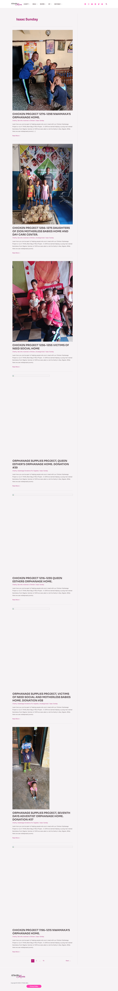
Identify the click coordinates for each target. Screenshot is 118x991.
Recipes (42, 4)
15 (43, 960)
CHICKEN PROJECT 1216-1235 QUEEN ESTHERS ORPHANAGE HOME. (37, 580)
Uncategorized (39, 238)
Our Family (57, 4)
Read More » (16, 135)
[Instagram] (88, 4)
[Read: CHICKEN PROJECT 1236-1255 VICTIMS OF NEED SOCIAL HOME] (42, 301)
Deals (34, 4)
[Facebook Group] (92, 4)
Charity (26, 4)
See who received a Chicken (26, 120)
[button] (29, 4)
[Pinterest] (95, 4)
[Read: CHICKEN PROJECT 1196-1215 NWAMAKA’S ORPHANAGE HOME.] (42, 886)
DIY (49, 4)
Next (68, 960)
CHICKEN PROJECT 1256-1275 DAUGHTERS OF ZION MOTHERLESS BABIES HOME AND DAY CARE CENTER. (41, 231)
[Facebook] (85, 4)
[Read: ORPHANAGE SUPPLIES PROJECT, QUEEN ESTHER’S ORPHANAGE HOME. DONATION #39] (30, 416)
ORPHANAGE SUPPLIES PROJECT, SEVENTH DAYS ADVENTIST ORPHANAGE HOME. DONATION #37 (41, 816)
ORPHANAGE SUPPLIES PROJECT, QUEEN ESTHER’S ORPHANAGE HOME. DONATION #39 (40, 464)
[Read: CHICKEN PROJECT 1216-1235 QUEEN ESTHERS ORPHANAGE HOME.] (42, 534)
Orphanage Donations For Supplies (28, 471)
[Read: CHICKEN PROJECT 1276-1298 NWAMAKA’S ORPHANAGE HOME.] (42, 70)
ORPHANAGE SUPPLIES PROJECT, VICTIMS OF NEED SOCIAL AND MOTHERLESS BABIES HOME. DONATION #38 (41, 697)
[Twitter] (98, 4)
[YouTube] (102, 4)
